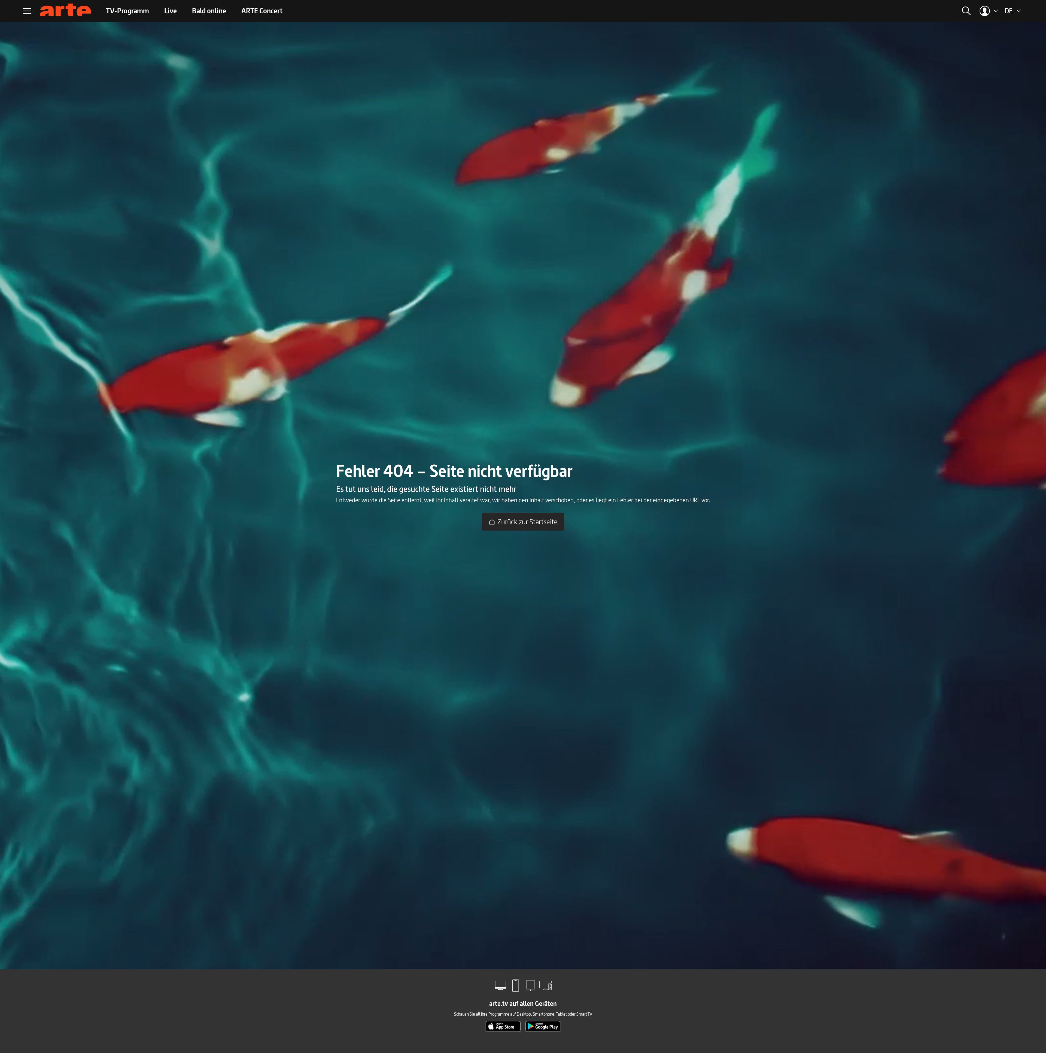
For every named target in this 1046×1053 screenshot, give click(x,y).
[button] (898, 10)
